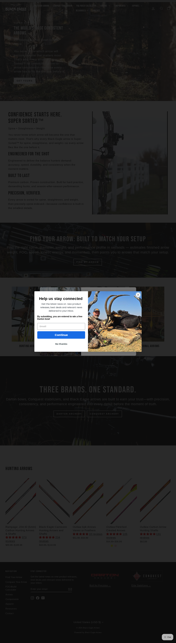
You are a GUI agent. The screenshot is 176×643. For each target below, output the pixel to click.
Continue (61, 335)
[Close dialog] (138, 294)
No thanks (61, 344)
